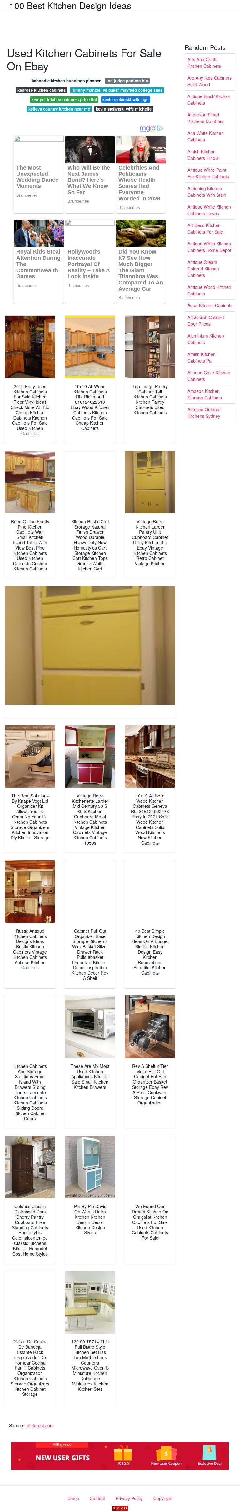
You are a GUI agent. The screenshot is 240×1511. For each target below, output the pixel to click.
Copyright (162, 1498)
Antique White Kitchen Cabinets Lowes (209, 210)
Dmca (73, 1498)
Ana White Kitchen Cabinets (206, 136)
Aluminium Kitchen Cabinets (206, 339)
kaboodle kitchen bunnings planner (66, 81)
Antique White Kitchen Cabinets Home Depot (209, 246)
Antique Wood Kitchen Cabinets (209, 290)
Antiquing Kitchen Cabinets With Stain (207, 191)
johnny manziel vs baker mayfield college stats (117, 90)
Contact (97, 1498)
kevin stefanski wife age (125, 99)
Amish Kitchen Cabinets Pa (202, 357)
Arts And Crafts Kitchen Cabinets (204, 62)
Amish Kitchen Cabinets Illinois (203, 154)
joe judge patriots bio (127, 81)
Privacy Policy (129, 1498)
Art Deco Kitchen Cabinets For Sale (205, 228)
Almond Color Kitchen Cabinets (209, 375)
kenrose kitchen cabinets (42, 90)
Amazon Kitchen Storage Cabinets (205, 394)
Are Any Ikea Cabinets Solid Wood (210, 81)
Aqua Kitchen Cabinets (210, 305)
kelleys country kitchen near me (59, 109)
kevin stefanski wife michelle (124, 109)
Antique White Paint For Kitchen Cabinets (208, 173)
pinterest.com (40, 1425)
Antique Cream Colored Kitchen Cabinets (203, 268)
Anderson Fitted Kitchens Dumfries (205, 117)
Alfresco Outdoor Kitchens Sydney (204, 412)
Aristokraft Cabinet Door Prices (206, 320)
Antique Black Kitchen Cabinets (209, 99)
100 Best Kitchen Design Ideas (70, 5)
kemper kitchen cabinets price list (64, 99)
